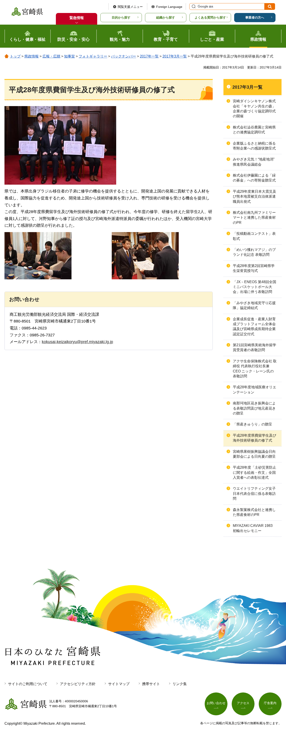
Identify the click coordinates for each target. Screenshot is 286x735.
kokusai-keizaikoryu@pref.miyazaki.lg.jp (77, 342)
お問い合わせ (216, 703)
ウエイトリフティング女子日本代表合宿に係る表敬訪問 (254, 493)
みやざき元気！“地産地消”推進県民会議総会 (253, 161)
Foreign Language (169, 7)
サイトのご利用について (27, 684)
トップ (15, 56)
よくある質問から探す (210, 17)
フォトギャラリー (93, 56)
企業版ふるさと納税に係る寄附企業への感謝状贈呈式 (254, 145)
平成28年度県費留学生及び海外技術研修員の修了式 (254, 438)
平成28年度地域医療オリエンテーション (254, 389)
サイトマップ (119, 684)
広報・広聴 (51, 56)
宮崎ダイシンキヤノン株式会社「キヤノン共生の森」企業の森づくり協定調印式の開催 (254, 108)
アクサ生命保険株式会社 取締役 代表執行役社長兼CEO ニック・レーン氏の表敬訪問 (255, 368)
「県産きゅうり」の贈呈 (252, 424)
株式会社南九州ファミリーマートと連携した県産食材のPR (254, 217)
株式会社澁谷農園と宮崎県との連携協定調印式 (254, 129)
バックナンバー (123, 56)
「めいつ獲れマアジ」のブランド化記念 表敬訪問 (254, 252)
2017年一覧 (149, 56)
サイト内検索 (193, 6)
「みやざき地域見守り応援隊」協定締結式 (254, 305)
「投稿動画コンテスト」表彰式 (254, 236)
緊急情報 (76, 18)
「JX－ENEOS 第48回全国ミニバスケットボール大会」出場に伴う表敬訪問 (254, 287)
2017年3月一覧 (174, 56)
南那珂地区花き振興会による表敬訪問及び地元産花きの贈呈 (254, 408)
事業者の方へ (254, 17)
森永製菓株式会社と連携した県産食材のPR (254, 512)
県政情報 (31, 56)
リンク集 (179, 684)
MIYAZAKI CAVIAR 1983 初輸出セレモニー (253, 528)
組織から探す (165, 17)
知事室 (69, 56)
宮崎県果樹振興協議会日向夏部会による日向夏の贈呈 (254, 454)
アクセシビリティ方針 (78, 684)
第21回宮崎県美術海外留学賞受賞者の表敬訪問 (254, 347)
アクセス (243, 703)
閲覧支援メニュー (130, 7)
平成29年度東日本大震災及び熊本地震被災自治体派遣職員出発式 (254, 196)
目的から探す (121, 17)
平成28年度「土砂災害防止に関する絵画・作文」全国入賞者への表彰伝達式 (254, 472)
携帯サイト (151, 684)
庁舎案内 (270, 703)
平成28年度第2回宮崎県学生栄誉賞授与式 (254, 268)
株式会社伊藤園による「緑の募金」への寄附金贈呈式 (254, 177)
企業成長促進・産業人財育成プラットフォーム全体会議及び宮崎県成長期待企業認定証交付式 (254, 326)
